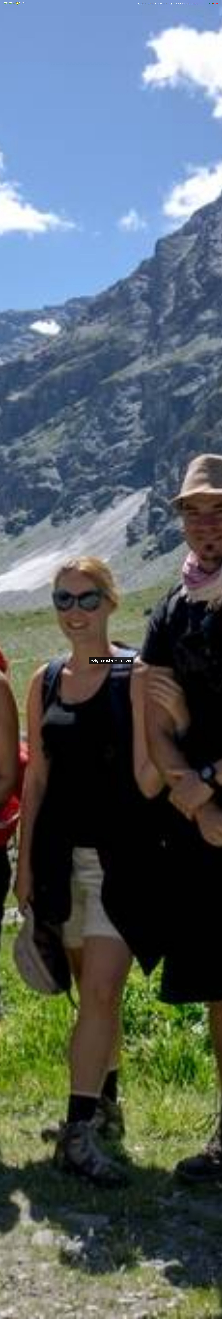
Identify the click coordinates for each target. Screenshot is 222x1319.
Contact (195, 4)
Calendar (180, 4)
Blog (188, 4)
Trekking (140, 4)
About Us (161, 4)
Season (151, 4)
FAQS (171, 4)
